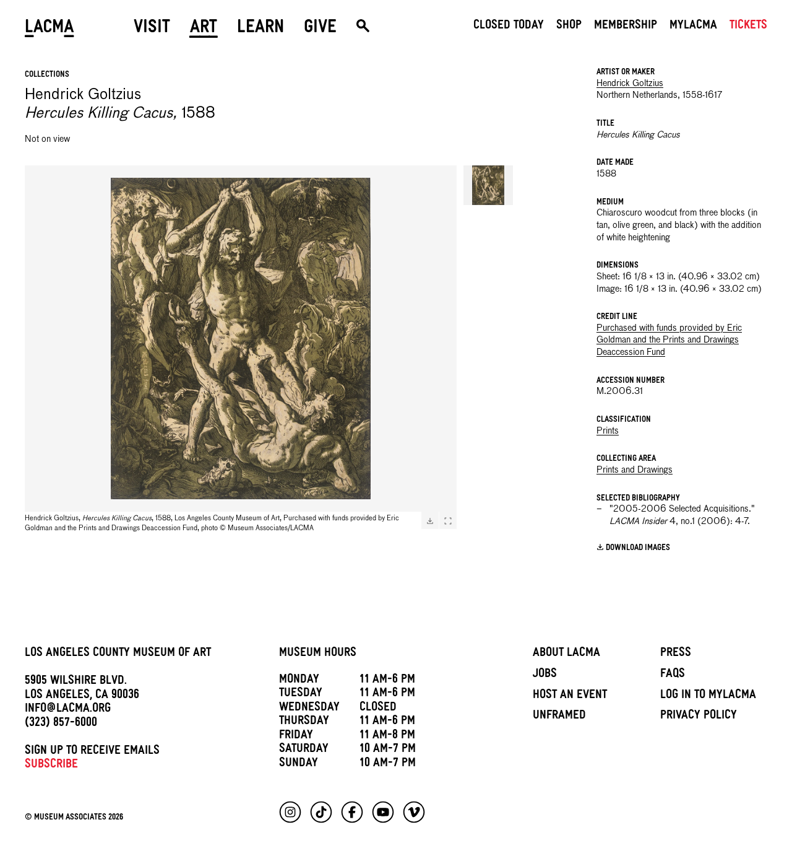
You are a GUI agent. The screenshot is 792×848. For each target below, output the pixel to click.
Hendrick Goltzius (629, 83)
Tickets (748, 26)
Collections (47, 75)
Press (675, 654)
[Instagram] (290, 812)
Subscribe (51, 765)
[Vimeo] (414, 812)
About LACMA (566, 654)
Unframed (559, 716)
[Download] (430, 521)
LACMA (49, 29)
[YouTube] (383, 812)
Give (320, 29)
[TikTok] (321, 812)
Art (203, 29)
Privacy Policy (698, 716)
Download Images (638, 548)
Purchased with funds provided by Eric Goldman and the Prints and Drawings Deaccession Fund (669, 340)
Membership (625, 26)
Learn (260, 29)
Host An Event (570, 696)
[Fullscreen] (448, 521)
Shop (569, 26)
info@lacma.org (68, 710)
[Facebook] (352, 812)
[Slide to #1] (488, 185)
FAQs (672, 675)
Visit (152, 29)
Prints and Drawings (634, 470)
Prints (607, 431)
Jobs (545, 675)
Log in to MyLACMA (708, 696)
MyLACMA (693, 26)
